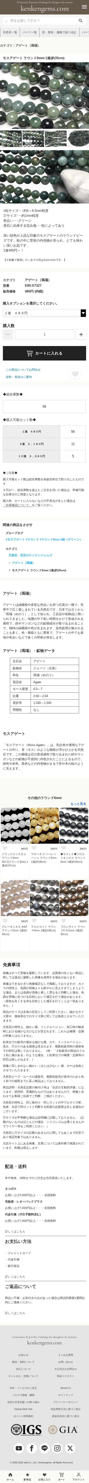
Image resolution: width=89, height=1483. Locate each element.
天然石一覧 (10, 32)
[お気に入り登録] (75, 374)
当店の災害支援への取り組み (23, 1402)
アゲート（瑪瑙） (23, 562)
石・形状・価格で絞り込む (59, 32)
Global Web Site (23, 1409)
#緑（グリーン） (71, 539)
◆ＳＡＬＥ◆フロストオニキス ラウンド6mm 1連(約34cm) (72, 858)
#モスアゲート (15, 539)
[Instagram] (57, 1448)
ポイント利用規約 (23, 1416)
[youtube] (19, 1448)
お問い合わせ (65, 1362)
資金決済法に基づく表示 (65, 1416)
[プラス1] (81, 334)
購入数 (9, 326)
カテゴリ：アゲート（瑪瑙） (20, 45)
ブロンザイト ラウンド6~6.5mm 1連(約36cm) (72, 930)
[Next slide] (85, 103)
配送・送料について (23, 1362)
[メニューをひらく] (82, 7)
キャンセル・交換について (23, 1376)
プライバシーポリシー (65, 1402)
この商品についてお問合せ (23, 369)
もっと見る (78, 803)
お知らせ (23, 1355)
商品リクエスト (65, 1376)
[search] (80, 21)
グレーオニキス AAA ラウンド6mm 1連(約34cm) (14, 930)
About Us (65, 1388)
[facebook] (31, 1448)
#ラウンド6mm (50, 539)
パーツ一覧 (29, 32)
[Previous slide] (4, 103)
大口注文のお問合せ (65, 1369)
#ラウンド (32, 539)
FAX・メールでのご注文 (23, 1388)
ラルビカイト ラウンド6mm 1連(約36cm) (43, 928)
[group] (44, 95)
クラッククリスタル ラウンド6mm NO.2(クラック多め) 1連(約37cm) (15, 860)
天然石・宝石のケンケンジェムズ (30, 555)
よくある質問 (65, 1355)
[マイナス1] (8, 334)
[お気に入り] (5, 848)
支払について (23, 1369)
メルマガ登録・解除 (23, 1395)
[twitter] (70, 1448)
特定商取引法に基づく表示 (66, 1409)
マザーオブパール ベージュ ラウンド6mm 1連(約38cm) (44, 858)
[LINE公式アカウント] (44, 1448)
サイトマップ (65, 1395)
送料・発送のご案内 (19, 377)
